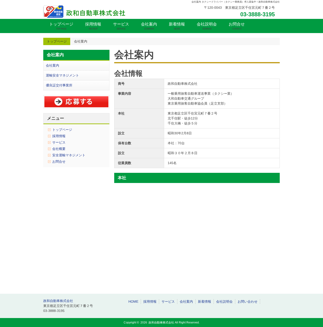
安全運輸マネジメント (68, 155)
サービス (121, 26)
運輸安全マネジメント (62, 75)
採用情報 (93, 26)
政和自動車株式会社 (58, 301)
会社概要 (58, 149)
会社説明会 (207, 26)
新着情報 (177, 26)
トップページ (61, 26)
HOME (133, 301)
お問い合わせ (248, 301)
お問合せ (237, 26)
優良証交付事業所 (59, 85)
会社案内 (149, 26)
